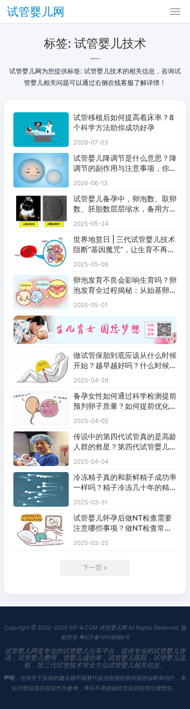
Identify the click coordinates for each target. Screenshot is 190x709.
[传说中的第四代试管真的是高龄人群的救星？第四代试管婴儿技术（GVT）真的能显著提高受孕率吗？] (41, 437)
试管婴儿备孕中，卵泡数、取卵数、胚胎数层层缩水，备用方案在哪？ (125, 204)
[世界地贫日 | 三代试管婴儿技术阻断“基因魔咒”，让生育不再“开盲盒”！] (41, 240)
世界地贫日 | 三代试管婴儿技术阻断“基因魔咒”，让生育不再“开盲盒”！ (124, 245)
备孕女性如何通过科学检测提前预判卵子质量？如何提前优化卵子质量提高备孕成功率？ (125, 401)
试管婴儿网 (36, 11)
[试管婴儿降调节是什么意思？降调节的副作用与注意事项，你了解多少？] (41, 159)
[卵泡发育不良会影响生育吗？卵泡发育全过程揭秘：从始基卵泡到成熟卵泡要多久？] (41, 281)
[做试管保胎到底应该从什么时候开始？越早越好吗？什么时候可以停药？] (41, 356)
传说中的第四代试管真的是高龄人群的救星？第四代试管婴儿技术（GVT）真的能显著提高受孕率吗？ (125, 442)
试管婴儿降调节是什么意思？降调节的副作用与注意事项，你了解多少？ (125, 163)
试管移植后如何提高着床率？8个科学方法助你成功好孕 (123, 122)
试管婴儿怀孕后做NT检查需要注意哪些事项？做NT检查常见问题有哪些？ (122, 523)
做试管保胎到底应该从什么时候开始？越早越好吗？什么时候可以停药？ (125, 361)
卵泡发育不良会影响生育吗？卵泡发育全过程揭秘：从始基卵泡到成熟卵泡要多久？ (125, 285)
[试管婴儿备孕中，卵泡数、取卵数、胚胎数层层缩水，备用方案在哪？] (41, 199)
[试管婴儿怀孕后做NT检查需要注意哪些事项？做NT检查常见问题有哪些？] (41, 518)
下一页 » (95, 567)
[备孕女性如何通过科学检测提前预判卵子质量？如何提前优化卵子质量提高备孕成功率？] (41, 396)
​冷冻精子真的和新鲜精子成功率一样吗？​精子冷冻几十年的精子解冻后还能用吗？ (125, 483)
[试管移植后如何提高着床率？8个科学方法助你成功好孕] (41, 118)
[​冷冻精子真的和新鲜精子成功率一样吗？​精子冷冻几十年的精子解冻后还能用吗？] (41, 478)
